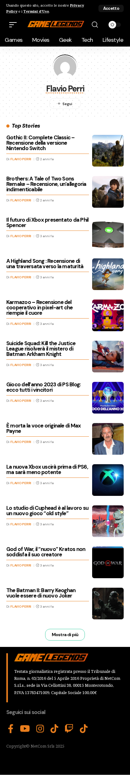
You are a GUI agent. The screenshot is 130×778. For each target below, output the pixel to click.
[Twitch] (69, 729)
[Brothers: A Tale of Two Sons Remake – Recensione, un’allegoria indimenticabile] (108, 192)
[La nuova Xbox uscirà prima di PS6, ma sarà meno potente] (108, 480)
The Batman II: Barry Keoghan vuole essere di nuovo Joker (40, 593)
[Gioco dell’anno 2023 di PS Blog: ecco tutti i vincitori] (108, 398)
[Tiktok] (83, 729)
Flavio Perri (20, 159)
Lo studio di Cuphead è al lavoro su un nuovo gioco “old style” (47, 510)
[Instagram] (40, 729)
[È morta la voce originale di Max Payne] (108, 439)
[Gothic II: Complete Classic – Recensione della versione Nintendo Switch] (108, 151)
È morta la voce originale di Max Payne (43, 428)
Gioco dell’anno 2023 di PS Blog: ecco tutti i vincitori (43, 387)
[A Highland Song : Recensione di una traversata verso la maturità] (108, 274)
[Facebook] (10, 729)
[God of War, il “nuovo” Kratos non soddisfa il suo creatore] (108, 562)
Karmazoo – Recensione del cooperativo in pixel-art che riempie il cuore (39, 307)
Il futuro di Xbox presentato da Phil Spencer (47, 222)
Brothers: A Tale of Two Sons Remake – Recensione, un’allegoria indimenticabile (46, 184)
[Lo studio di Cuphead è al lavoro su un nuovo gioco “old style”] (108, 521)
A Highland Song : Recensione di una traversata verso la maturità (44, 263)
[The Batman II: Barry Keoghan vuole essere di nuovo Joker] (108, 603)
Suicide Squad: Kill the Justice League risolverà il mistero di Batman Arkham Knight (40, 348)
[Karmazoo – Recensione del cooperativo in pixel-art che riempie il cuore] (108, 315)
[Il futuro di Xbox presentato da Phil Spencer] (108, 233)
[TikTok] (54, 729)
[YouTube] (25, 729)
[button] (111, 8)
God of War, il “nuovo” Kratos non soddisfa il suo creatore (46, 552)
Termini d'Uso (36, 11)
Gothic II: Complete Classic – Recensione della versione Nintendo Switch (40, 143)
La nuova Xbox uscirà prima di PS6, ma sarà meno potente (47, 469)
